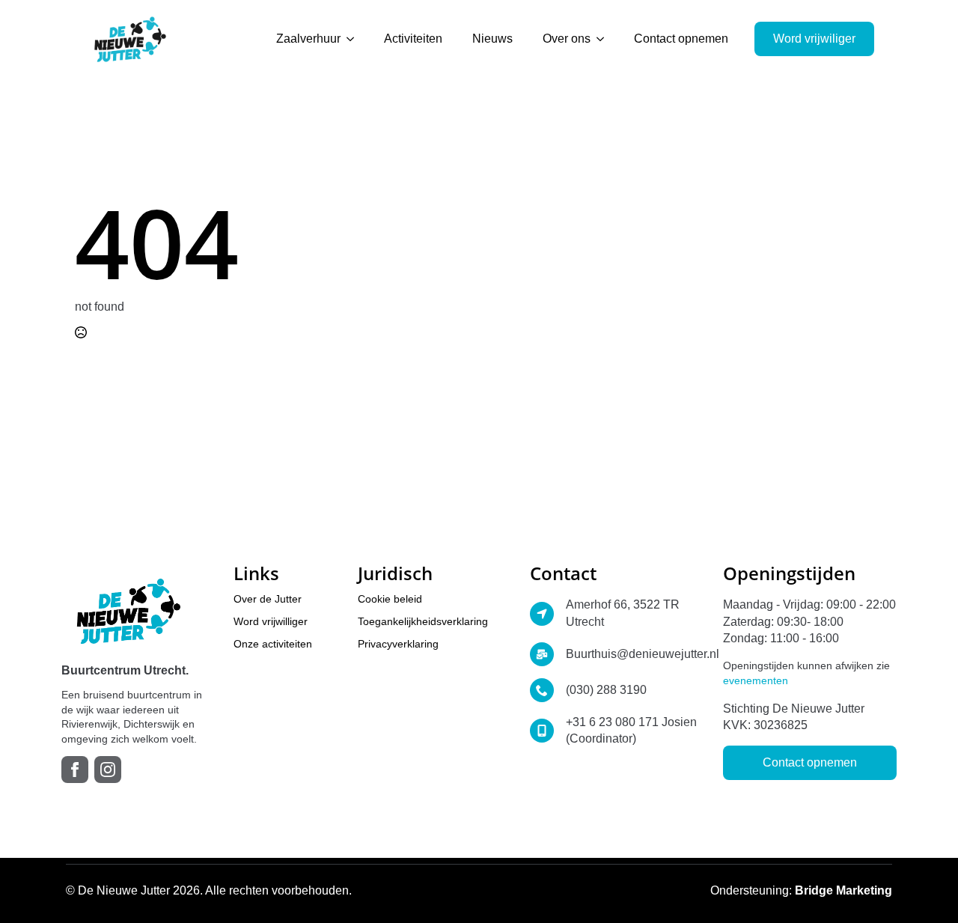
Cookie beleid (390, 599)
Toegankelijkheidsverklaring (423, 621)
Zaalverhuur (308, 38)
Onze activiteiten (273, 644)
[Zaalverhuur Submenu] (355, 39)
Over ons (567, 38)
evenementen (755, 680)
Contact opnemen (681, 38)
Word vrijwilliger (271, 621)
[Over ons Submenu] (605, 39)
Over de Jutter (268, 599)
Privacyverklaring (398, 644)
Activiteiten (413, 38)
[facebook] (74, 769)
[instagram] (107, 769)
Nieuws (492, 38)
